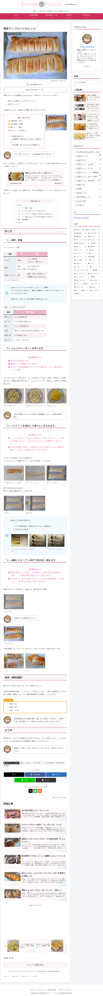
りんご (24, 763)
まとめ (20, 222)
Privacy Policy (42, 971)
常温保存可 (61, 763)
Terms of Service (53, 971)
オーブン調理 (33, 763)
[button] (46, 780)
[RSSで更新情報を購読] (40, 791)
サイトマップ (41, 990)
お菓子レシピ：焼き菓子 (12, 763)
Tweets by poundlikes (81, 218)
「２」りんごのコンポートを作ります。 (33, 211)
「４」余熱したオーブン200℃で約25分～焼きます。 (37, 217)
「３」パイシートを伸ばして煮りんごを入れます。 (37, 214)
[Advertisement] (35, 921)
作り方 (20, 205)
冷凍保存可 (52, 763)
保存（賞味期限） (23, 219)
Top (98, 991)
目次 (32, 201)
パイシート (43, 763)
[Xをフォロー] (31, 791)
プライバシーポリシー (65, 990)
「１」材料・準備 (26, 208)
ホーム (33, 990)
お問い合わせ (52, 990)
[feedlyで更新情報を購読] (35, 791)
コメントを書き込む (35, 965)
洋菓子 (7, 765)
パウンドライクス (87, 47)
